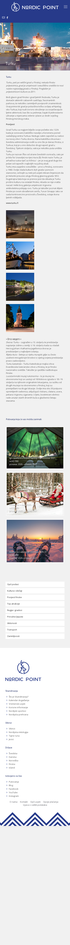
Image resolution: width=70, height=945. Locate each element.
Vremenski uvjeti (17, 703)
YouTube (13, 792)
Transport (12, 629)
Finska (12, 764)
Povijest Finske (14, 597)
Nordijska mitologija (18, 732)
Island (12, 767)
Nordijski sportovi (17, 710)
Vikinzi (12, 728)
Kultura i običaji (14, 590)
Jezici (11, 739)
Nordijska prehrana (18, 714)
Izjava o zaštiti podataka (35, 804)
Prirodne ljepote (15, 616)
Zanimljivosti (13, 636)
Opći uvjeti (35, 801)
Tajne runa (14, 735)
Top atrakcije (13, 603)
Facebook (13, 788)
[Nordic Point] (35, 6)
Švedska (13, 753)
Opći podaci (13, 584)
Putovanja (14, 781)
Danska (12, 756)
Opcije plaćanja (50, 801)
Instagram (14, 796)
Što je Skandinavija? (18, 696)
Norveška (13, 760)
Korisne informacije (18, 707)
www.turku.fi (12, 203)
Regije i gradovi (14, 610)
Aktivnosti (12, 623)
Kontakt (24, 801)
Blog (11, 785)
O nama (13, 801)
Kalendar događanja (19, 700)
